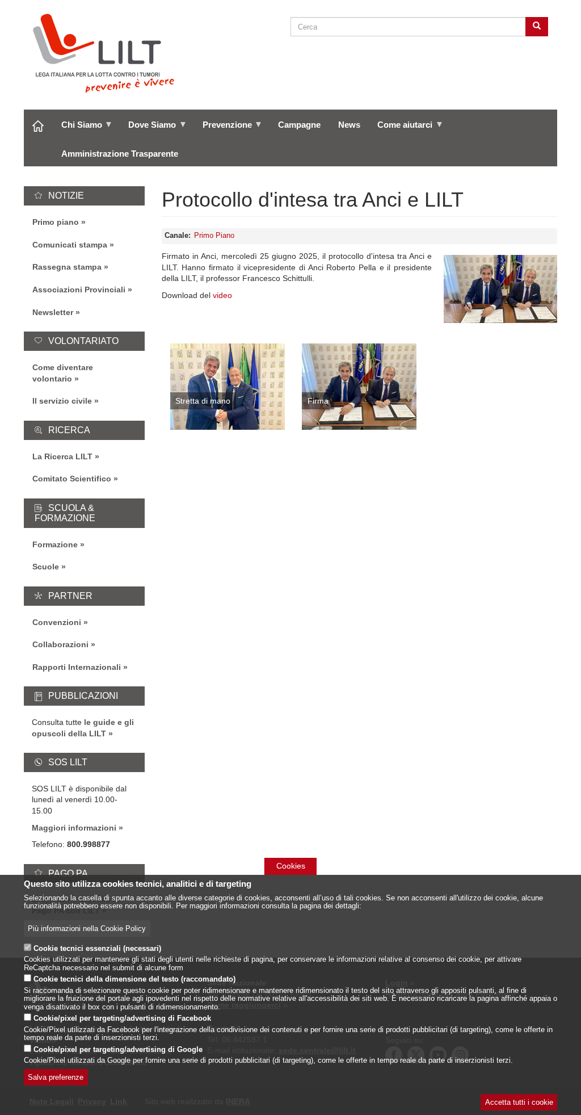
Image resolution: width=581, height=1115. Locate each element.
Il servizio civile (62, 400)
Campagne (299, 124)
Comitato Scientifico (71, 478)
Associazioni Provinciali (78, 289)
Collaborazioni (60, 644)
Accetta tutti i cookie (519, 1102)
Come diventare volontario (62, 373)
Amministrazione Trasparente (119, 153)
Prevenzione (222, 129)
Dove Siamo (148, 129)
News (349, 124)
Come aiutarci (400, 129)
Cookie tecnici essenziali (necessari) (97, 949)
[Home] (108, 53)
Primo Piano (214, 236)
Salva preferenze (55, 1078)
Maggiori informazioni (74, 827)
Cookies (290, 865)
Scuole (45, 566)
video (222, 295)
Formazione (55, 544)
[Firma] (359, 386)
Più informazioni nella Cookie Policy (87, 929)
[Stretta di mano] (227, 386)
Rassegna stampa (67, 266)
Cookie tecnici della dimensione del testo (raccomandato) (134, 979)
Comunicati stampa (69, 244)
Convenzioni (56, 622)
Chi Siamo (77, 129)
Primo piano (55, 222)
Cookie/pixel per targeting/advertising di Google (118, 1050)
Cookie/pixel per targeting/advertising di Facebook (122, 1018)
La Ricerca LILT (62, 456)
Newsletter (52, 312)
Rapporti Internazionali (76, 667)
